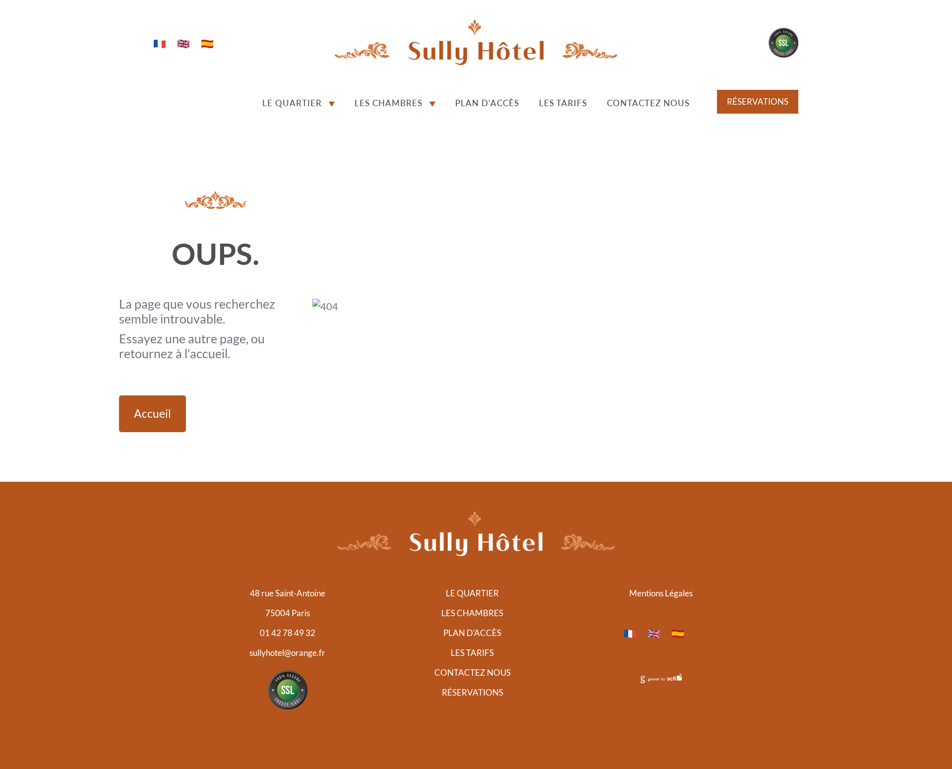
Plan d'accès (487, 103)
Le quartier (292, 103)
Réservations (757, 101)
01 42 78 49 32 (287, 633)
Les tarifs (563, 103)
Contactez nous (648, 103)
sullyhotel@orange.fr (287, 652)
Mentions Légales (661, 593)
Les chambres (388, 103)
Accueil (152, 413)
